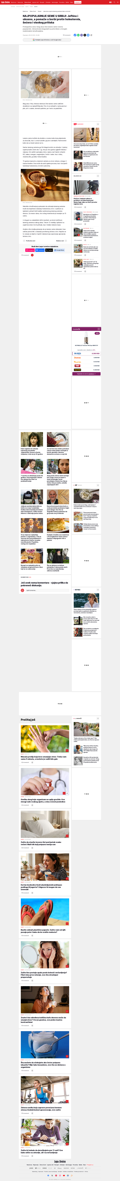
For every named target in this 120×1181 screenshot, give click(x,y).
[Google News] (67, 1175)
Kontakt (60, 1171)
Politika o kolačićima (68, 1171)
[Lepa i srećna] (5, 2)
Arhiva (86, 1171)
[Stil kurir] (55, 1168)
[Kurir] (31, 1168)
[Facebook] (48, 1175)
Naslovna (25, 11)
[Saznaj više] (98, 124)
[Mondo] (38, 1168)
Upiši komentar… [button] (31, 590)
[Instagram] (60, 1175)
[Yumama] (80, 1168)
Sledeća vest (60, 240)
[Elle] (50, 1168)
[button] (66, 35)
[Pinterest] (56, 1175)
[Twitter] (52, 1175)
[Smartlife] (66, 1168)
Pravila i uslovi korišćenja (50, 1171)
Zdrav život (33, 11)
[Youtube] (64, 1175)
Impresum (40, 1171)
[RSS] (71, 1175)
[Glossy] (60, 1168)
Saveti (39, 11)
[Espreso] (45, 1168)
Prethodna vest (30, 240)
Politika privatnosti (79, 1171)
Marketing (34, 1171)
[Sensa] (73, 1168)
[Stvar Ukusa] (88, 1168)
